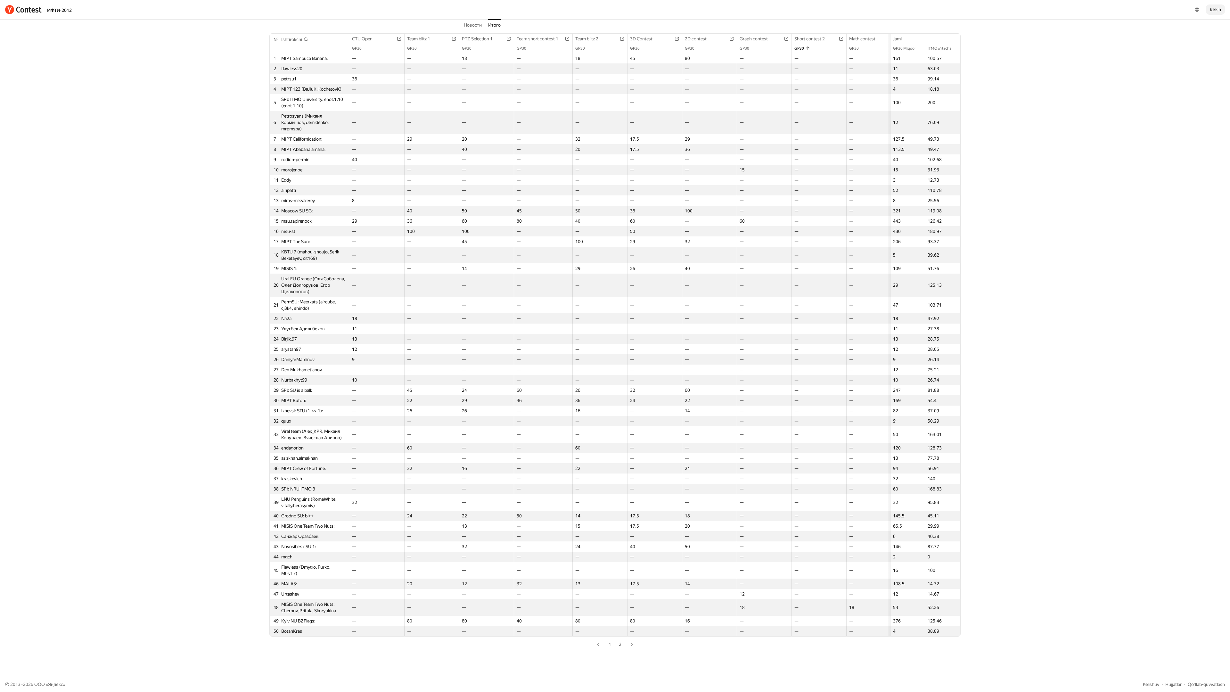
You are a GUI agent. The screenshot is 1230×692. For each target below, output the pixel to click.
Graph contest (754, 38)
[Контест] (23, 9)
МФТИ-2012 (59, 10)
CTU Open (362, 38)
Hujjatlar (1173, 684)
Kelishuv (1151, 684)
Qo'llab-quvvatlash (1206, 684)
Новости (473, 25)
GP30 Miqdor (904, 48)
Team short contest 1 (537, 38)
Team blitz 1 (418, 38)
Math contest (862, 38)
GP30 (357, 48)
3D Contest (641, 38)
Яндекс (55, 684)
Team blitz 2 (586, 38)
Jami (897, 38)
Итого (494, 25)
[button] (294, 39)
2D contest (696, 38)
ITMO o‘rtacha (939, 48)
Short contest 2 (809, 38)
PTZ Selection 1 (477, 38)
